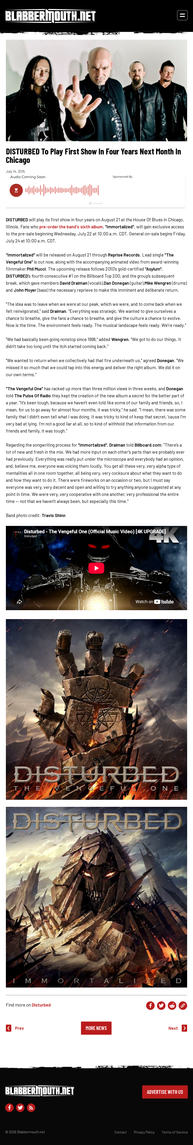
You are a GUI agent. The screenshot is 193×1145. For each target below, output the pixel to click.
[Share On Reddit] (172, 1005)
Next (173, 1028)
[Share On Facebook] (150, 1005)
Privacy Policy (144, 1132)
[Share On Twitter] (161, 1005)
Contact (120, 1132)
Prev (19, 1028)
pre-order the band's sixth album (71, 226)
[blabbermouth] (50, 21)
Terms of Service (175, 1132)
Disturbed (41, 1004)
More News (96, 1028)
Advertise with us (165, 1092)
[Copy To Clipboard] (183, 1005)
